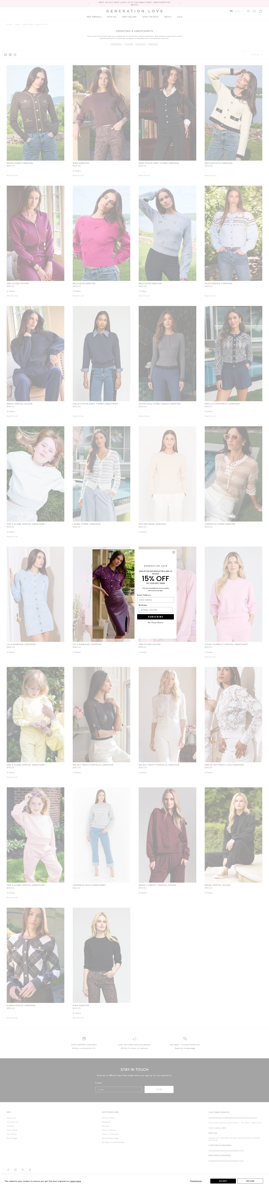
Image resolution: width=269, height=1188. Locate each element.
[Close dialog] (173, 552)
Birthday (143, 605)
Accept (223, 1181)
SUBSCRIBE (155, 616)
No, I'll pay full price (155, 622)
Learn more (75, 1181)
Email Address (144, 595)
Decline (250, 1181)
